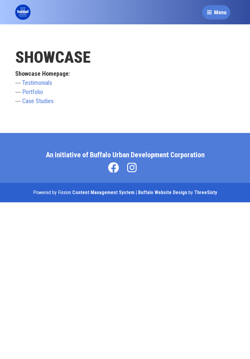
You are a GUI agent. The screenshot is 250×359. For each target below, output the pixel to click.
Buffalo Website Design (162, 192)
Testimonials (37, 82)
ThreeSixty (205, 192)
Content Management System (103, 192)
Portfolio (32, 92)
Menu (220, 12)
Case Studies (38, 101)
